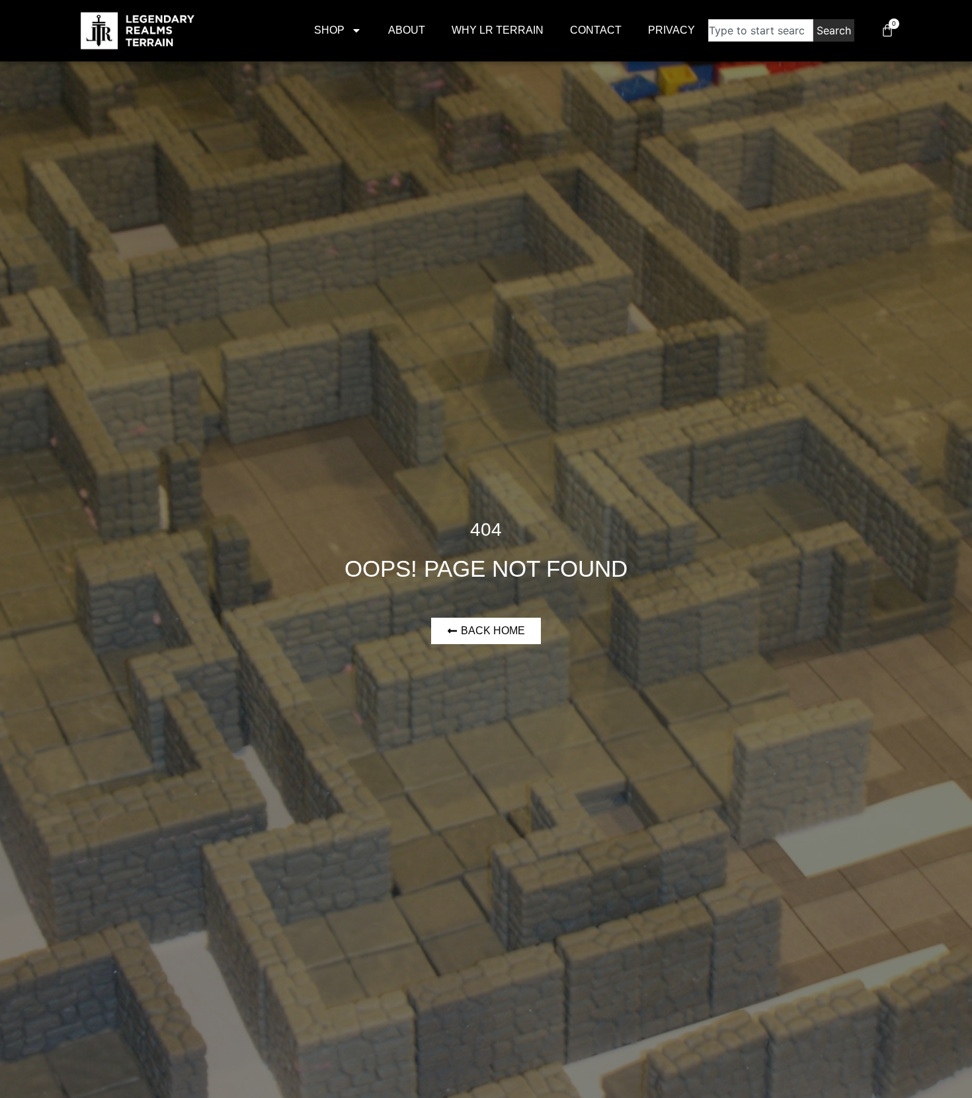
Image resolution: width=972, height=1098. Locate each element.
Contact (596, 30)
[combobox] (760, 30)
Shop (329, 30)
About (406, 30)
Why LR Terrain (498, 30)
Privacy (671, 30)
